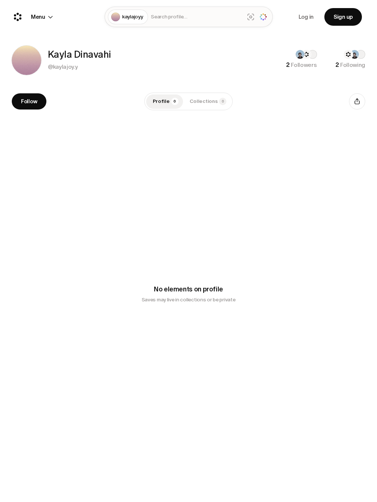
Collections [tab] (207, 101)
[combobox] (196, 17)
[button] (26, 60)
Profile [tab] (164, 101)
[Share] (357, 101)
